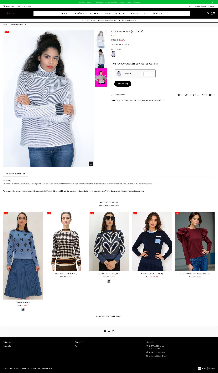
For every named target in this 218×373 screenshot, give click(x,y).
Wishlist (211, 6)
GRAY (127, 100)
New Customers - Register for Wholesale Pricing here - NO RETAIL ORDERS (109, 2)
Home (64, 13)
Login (191, 6)
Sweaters (119, 13)
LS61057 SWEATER (23, 302)
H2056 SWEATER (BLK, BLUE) (152, 274)
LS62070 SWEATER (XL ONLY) (66, 274)
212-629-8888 (9, 6)
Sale (6, 32)
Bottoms (134, 13)
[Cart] (212, 13)
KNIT (132, 100)
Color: (116, 49)
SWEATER (157, 100)
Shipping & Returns (15, 173)
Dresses (94, 13)
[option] (48, 98)
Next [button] (91, 98)
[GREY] (113, 54)
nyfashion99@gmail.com (157, 356)
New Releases (79, 13)
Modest (157, 13)
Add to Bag (123, 84)
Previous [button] (6, 98)
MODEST (137, 100)
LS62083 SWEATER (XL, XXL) (109, 274)
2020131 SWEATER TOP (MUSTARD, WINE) (195, 274)
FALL (122, 100)
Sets (146, 13)
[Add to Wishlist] (40, 222)
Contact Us (7, 346)
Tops (106, 13)
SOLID (151, 100)
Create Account (201, 6)
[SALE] (23, 255)
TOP (163, 100)
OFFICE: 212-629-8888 (157, 352)
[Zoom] (91, 164)
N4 (143, 100)
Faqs (76, 346)
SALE (146, 100)
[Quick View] (40, 217)
